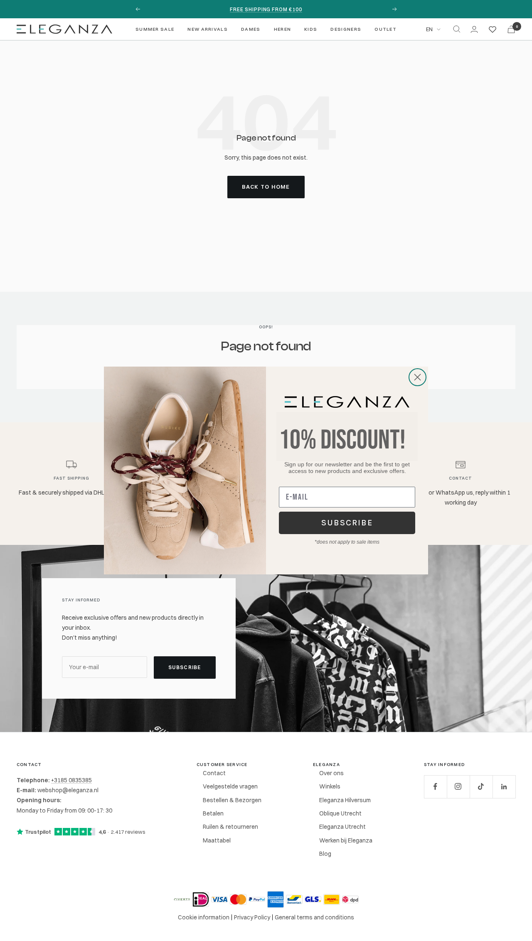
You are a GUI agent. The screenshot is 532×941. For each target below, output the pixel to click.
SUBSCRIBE (347, 522)
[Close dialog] (417, 377)
